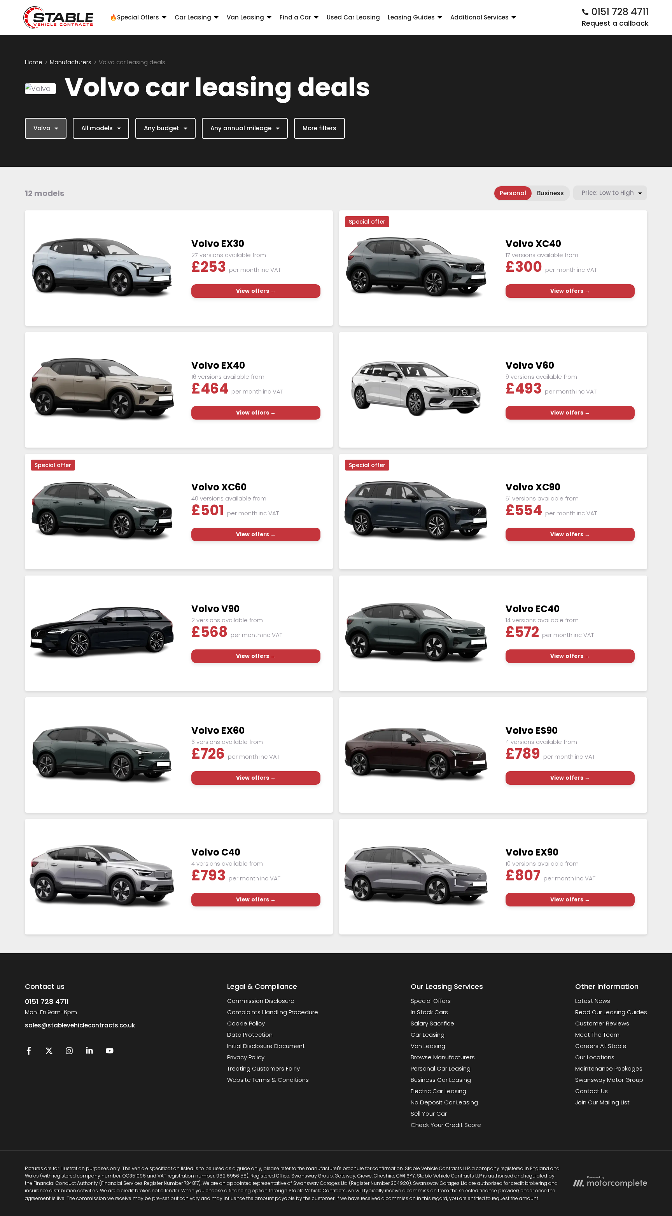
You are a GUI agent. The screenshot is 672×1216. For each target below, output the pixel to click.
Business (550, 193)
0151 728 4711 (47, 1001)
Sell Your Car (429, 1113)
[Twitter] (49, 1052)
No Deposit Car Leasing (444, 1102)
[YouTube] (110, 1052)
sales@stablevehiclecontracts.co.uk (80, 1025)
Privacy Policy (245, 1057)
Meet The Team (597, 1035)
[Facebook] (29, 1052)
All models (97, 128)
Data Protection (250, 1035)
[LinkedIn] (89, 1052)
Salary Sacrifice (432, 1023)
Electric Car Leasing (438, 1091)
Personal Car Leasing (441, 1068)
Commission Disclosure (260, 1001)
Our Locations (594, 1057)
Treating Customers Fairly (263, 1068)
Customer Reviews (602, 1023)
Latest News (592, 1001)
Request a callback (615, 23)
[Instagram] (69, 1052)
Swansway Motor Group (609, 1080)
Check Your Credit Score (446, 1125)
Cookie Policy (246, 1023)
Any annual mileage (240, 128)
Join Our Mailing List (602, 1102)
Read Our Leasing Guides (611, 1012)
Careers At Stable (600, 1046)
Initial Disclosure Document (266, 1046)
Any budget (161, 128)
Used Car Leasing (353, 17)
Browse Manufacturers (443, 1057)
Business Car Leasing (441, 1080)
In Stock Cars (429, 1012)
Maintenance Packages (608, 1068)
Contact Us (591, 1091)
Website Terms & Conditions (268, 1080)
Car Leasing (427, 1035)
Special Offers (431, 1001)
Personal (513, 193)
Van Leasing (428, 1046)
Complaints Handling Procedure (272, 1012)
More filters (319, 128)
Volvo (41, 128)
